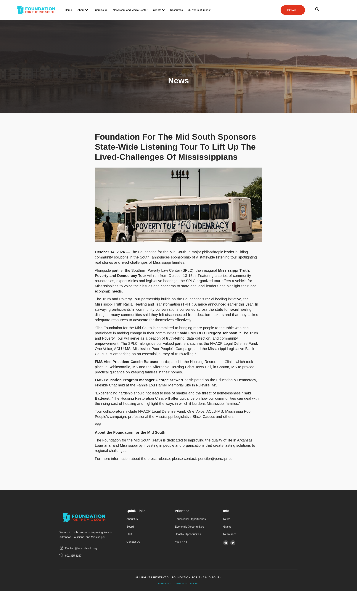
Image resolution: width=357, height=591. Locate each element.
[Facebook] (225, 542)
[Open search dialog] (317, 10)
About (81, 9)
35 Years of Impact (199, 9)
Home (68, 9)
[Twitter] (232, 542)
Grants (157, 9)
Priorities (99, 9)
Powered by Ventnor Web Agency (178, 583)
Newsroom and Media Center (130, 9)
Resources (176, 9)
